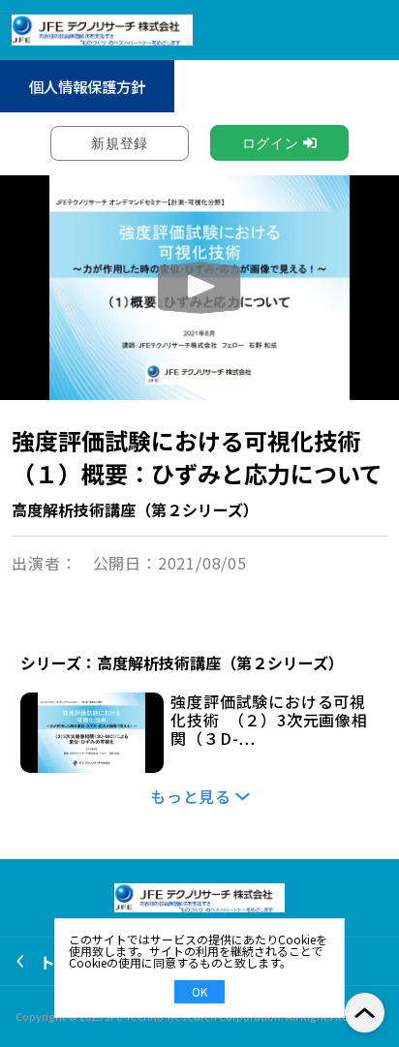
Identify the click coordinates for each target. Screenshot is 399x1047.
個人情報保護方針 (87, 86)
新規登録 (119, 143)
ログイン (270, 143)
